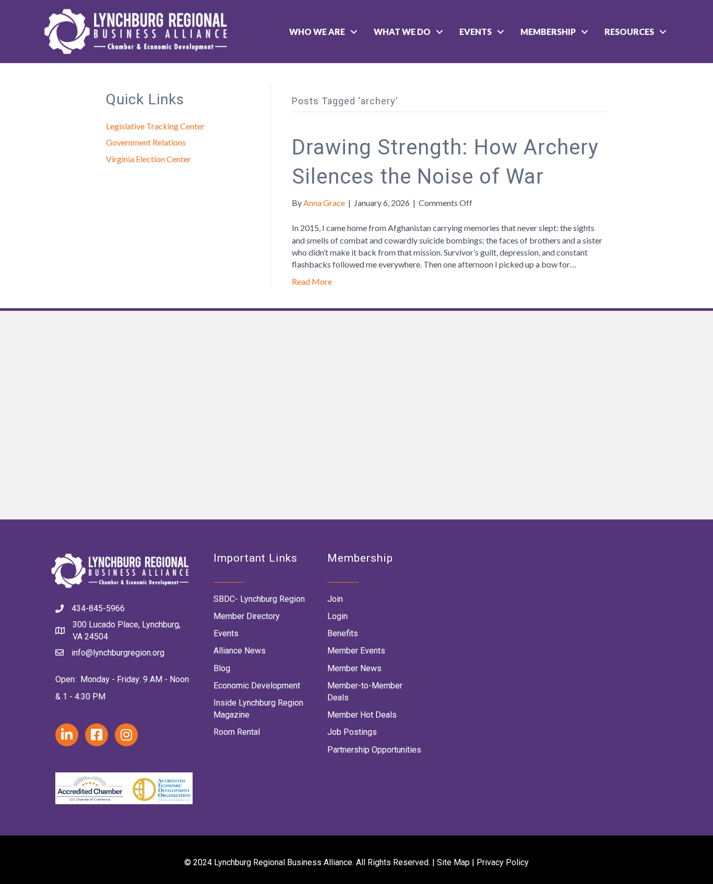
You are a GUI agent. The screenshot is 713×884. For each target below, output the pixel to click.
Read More (312, 281)
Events (475, 32)
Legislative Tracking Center (155, 126)
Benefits (342, 633)
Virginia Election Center (148, 159)
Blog (221, 668)
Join (335, 599)
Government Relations (146, 142)
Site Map (453, 862)
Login (337, 616)
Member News (354, 668)
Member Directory (246, 616)
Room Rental (236, 732)
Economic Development (256, 686)
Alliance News (239, 651)
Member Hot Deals (362, 715)
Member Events (356, 651)
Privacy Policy (503, 862)
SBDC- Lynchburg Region (259, 599)
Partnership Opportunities (374, 750)
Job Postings (352, 732)
